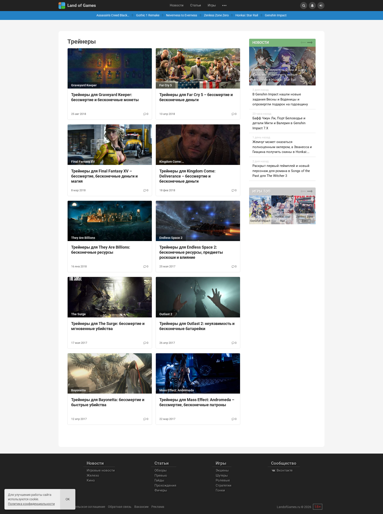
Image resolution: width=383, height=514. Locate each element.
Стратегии (223, 485)
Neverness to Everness (181, 15)
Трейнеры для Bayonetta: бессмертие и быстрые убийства (107, 402)
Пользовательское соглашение (82, 506)
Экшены (222, 470)
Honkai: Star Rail (246, 15)
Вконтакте (284, 470)
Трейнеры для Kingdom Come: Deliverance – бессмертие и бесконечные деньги (187, 176)
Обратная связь (119, 506)
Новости (177, 5)
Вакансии (141, 506)
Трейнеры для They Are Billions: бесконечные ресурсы (100, 250)
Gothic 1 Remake (147, 15)
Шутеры (222, 475)
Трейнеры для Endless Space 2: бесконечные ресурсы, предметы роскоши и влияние (191, 252)
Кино (91, 480)
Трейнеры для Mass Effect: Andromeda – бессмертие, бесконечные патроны (196, 402)
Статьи (195, 5)
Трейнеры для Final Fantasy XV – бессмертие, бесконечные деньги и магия (104, 176)
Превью (160, 475)
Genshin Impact (276, 15)
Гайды (159, 480)
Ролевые (223, 480)
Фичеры (160, 490)
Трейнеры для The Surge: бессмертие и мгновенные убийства (108, 326)
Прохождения (165, 485)
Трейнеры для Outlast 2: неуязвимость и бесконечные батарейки (196, 326)
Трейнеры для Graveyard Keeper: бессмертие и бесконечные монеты (105, 97)
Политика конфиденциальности (31, 504)
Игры (212, 5)
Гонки (220, 490)
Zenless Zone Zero (216, 15)
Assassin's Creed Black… (112, 15)
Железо (93, 475)
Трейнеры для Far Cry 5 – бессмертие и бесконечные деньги (196, 97)
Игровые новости (101, 470)
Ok (68, 499)
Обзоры (160, 470)
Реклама (157, 506)
